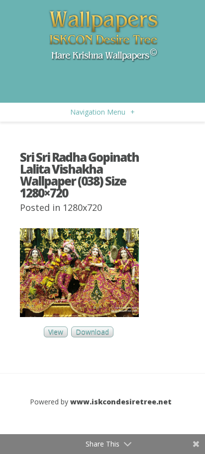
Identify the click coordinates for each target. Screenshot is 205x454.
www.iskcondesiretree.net (121, 401)
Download (92, 332)
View (55, 332)
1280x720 (82, 207)
